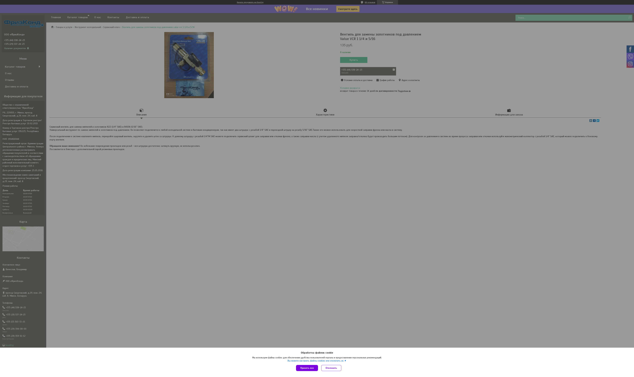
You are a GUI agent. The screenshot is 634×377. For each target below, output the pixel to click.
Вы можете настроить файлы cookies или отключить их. (316, 360)
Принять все (307, 368)
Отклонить (331, 368)
